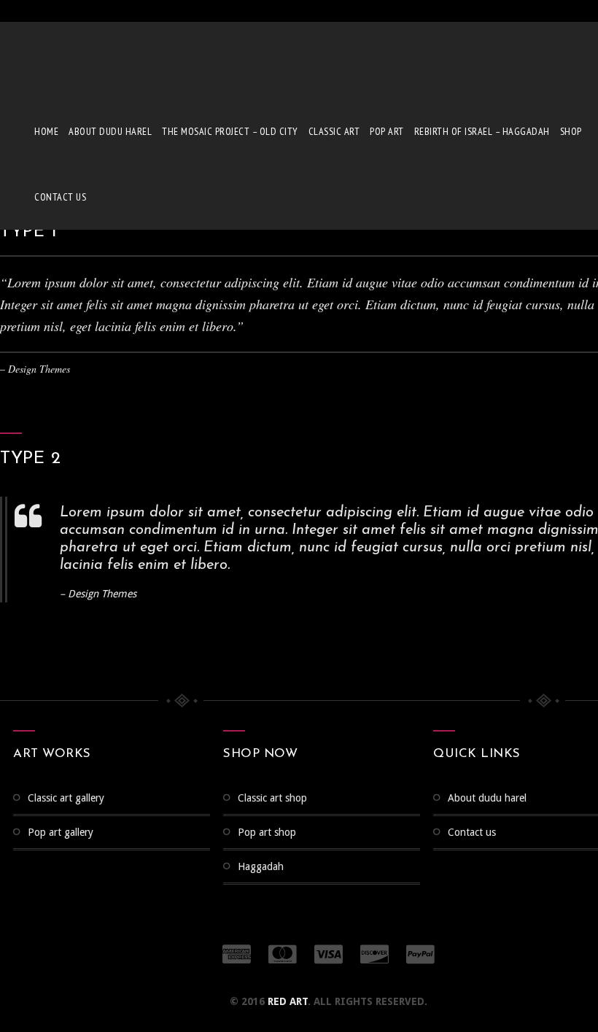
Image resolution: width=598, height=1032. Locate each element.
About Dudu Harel (110, 131)
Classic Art (334, 131)
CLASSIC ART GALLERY (66, 798)
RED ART (288, 1001)
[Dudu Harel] (54, 58)
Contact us (60, 196)
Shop (571, 131)
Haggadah (261, 866)
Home (46, 131)
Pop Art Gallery (60, 832)
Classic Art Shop (272, 798)
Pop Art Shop (267, 832)
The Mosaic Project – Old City (230, 131)
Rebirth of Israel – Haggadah (482, 131)
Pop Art (387, 131)
